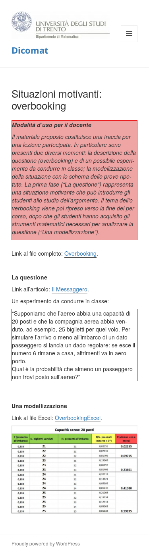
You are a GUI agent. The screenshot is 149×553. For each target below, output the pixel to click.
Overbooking (80, 253)
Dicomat (30, 50)
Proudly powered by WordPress (46, 543)
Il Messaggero (69, 289)
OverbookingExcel (78, 418)
